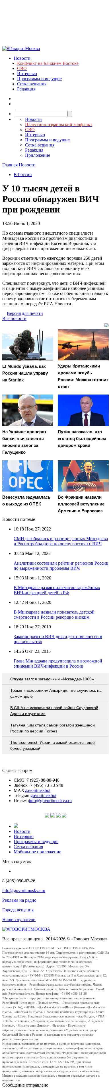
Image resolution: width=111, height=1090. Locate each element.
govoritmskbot (37, 790)
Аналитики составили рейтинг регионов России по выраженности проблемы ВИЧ (61, 566)
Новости (22, 58)
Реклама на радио (19, 900)
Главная (10, 164)
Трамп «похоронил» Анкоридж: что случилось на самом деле (56, 693)
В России (23, 174)
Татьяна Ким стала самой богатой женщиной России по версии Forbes (52, 728)
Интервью (27, 73)
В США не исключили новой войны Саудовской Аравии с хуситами (54, 710)
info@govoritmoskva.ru (50, 800)
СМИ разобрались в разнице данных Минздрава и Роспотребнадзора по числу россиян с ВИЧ (61, 541)
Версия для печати (25, 313)
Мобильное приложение (37, 851)
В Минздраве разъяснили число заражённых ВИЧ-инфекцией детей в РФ (57, 590)
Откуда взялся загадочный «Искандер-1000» (52, 679)
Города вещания (18, 909)
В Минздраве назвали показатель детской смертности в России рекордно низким (54, 615)
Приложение (37, 155)
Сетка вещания (31, 83)
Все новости (14, 318)
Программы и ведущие (39, 78)
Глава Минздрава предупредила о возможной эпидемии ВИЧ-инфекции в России (58, 663)
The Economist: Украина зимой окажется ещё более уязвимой (52, 745)
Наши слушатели (19, 919)
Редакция (26, 88)
